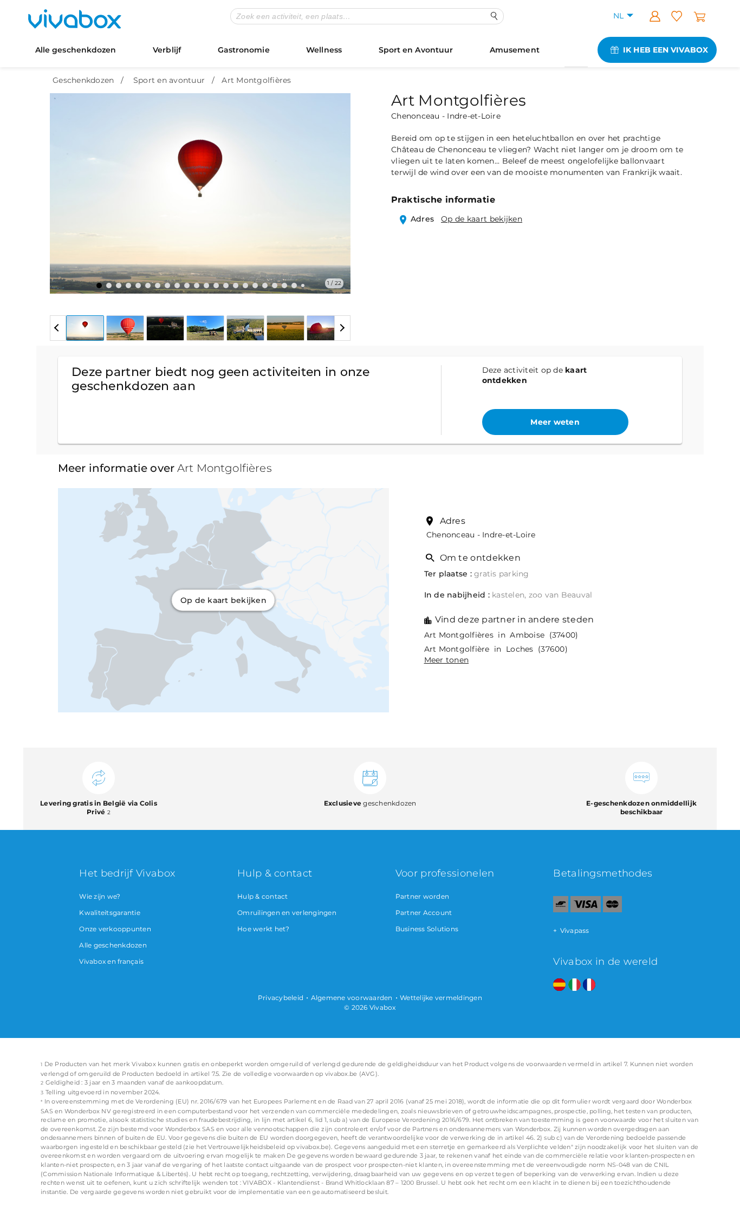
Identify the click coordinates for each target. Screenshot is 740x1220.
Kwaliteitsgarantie (109, 912)
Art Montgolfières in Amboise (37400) (501, 635)
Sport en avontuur (169, 80)
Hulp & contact (262, 896)
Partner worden (422, 896)
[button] (64, 185)
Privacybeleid (280, 998)
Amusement (515, 50)
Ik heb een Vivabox (665, 50)
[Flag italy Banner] (574, 985)
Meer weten (555, 422)
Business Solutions (427, 929)
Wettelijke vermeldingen (441, 998)
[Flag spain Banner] (559, 985)
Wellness (324, 50)
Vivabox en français (111, 961)
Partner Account (423, 912)
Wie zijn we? (99, 896)
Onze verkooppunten (115, 929)
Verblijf (167, 50)
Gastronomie (244, 50)
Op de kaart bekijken (481, 219)
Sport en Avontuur (416, 50)
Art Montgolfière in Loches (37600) (496, 649)
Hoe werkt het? (263, 929)
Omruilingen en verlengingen (286, 912)
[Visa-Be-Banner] (585, 910)
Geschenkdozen (83, 80)
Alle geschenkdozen (75, 50)
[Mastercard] (612, 910)
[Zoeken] (494, 16)
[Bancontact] (560, 910)
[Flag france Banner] (589, 985)
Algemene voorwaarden (352, 998)
